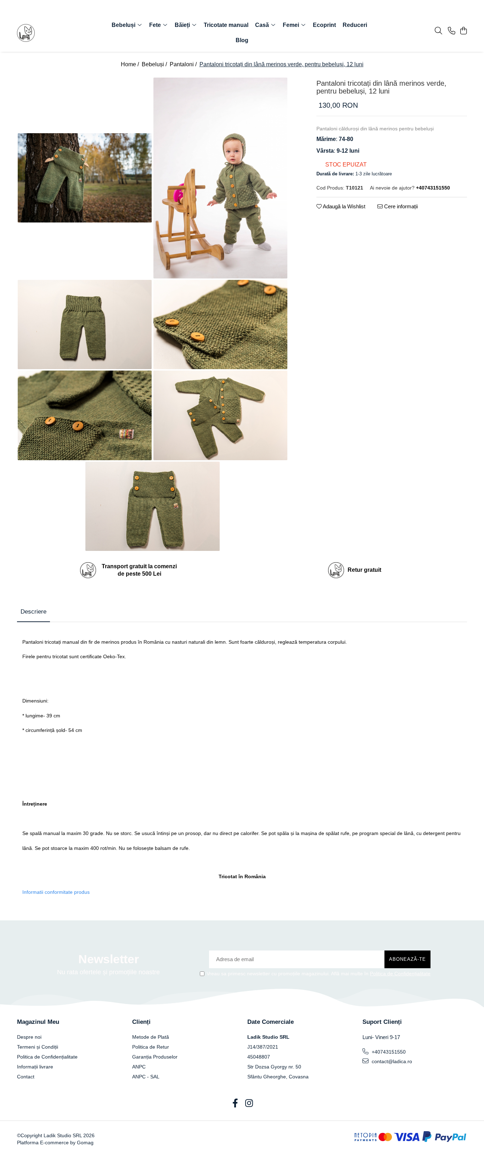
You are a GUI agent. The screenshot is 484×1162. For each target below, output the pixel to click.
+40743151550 (388, 1052)
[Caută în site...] (438, 31)
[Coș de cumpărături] (463, 31)
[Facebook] (235, 1103)
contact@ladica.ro (391, 1061)
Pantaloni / (184, 64)
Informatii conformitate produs (56, 892)
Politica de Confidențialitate (400, 973)
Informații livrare (35, 1067)
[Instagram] (249, 1103)
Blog (242, 40)
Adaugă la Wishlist (343, 206)
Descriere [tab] (33, 611)
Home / (130, 64)
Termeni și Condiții (37, 1047)
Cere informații (400, 206)
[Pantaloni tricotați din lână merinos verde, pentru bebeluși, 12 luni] (85, 178)
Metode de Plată (150, 1037)
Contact (25, 1076)
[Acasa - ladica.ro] (58, 33)
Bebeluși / (155, 64)
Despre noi (29, 1037)
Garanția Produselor (155, 1057)
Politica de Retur (150, 1047)
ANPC (139, 1067)
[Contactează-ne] (451, 31)
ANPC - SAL (145, 1076)
